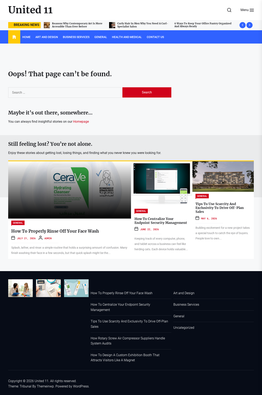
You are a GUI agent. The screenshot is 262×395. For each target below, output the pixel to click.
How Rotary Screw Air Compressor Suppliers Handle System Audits (128, 341)
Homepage (81, 121)
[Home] (14, 37)
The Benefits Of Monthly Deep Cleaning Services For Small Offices (208, 25)
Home (26, 37)
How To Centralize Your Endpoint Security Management (160, 221)
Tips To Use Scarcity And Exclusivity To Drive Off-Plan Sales (219, 208)
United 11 (30, 10)
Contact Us (155, 37)
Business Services (76, 37)
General (100, 37)
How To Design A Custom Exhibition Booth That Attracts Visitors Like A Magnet (125, 357)
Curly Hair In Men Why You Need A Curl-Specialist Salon (78, 25)
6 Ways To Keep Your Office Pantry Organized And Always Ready (138, 25)
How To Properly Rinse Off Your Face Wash (55, 231)
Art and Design (46, 37)
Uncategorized (183, 328)
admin (48, 238)
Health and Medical (127, 37)
